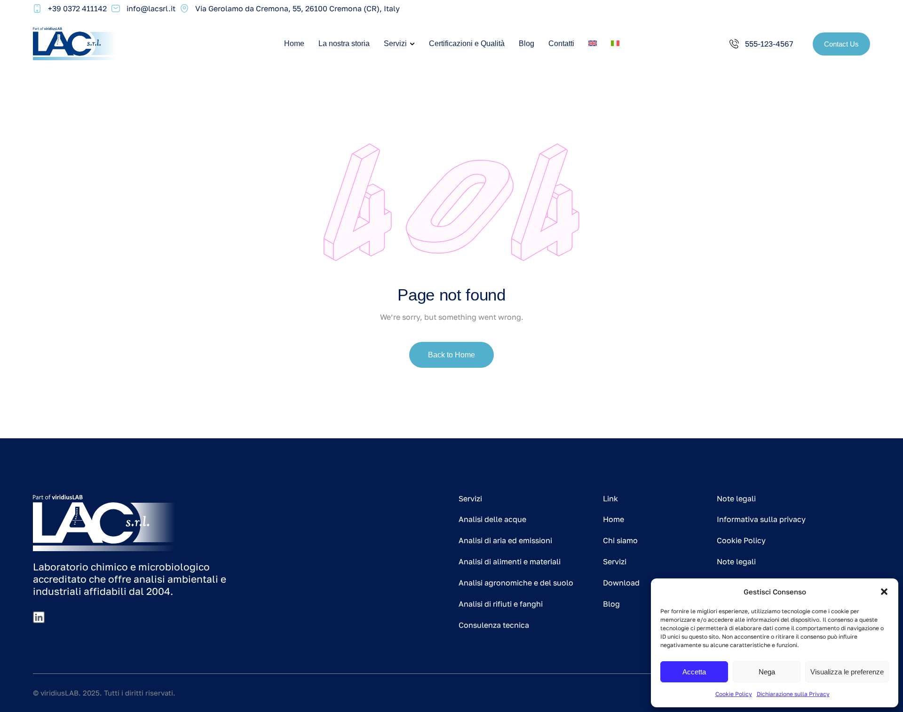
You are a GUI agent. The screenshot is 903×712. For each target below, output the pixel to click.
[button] (884, 591)
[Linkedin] (39, 617)
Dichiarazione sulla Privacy (793, 693)
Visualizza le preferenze (847, 672)
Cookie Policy (733, 693)
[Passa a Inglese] (592, 43)
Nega (767, 672)
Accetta (694, 672)
